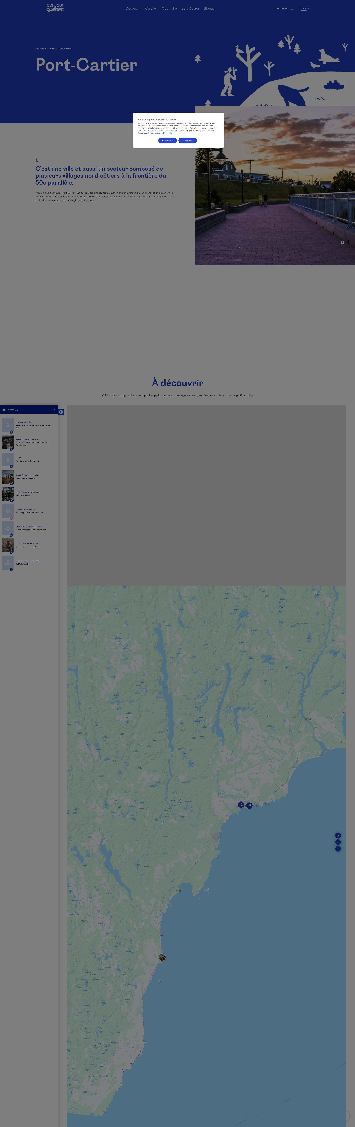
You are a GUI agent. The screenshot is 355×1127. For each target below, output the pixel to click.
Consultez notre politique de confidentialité (155, 133)
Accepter (188, 140)
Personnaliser (167, 140)
